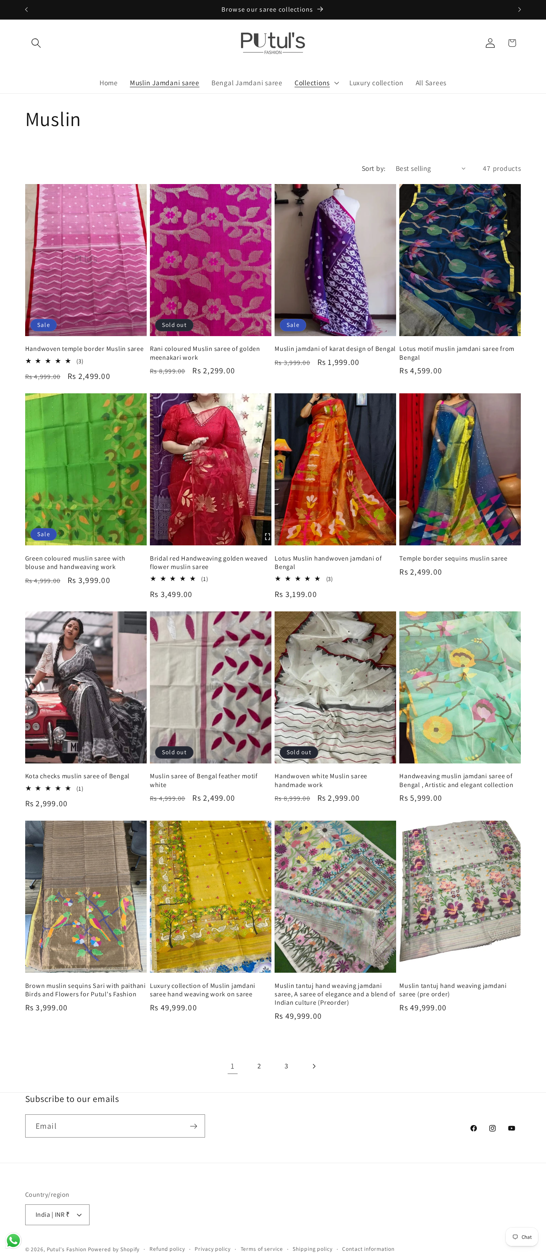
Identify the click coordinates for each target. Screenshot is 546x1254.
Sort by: (374, 168)
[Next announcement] (519, 9)
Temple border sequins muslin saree (453, 558)
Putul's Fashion (66, 1249)
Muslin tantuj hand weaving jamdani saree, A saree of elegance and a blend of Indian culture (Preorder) (335, 994)
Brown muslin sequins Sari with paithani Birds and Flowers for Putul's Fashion (85, 990)
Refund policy (167, 1249)
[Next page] (314, 1066)
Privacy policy (212, 1249)
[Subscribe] (194, 1126)
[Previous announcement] (26, 9)
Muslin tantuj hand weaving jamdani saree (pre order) (453, 990)
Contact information (368, 1249)
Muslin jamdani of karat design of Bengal (335, 349)
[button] (36, 43)
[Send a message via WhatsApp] (13, 1240)
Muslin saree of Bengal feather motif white (204, 780)
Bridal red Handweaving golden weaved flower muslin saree (209, 562)
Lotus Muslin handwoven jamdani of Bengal (328, 562)
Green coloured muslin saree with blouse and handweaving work (75, 562)
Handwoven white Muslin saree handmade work (321, 780)
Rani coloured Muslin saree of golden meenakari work (205, 353)
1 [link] (233, 1066)
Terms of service (262, 1249)
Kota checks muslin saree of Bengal (77, 776)
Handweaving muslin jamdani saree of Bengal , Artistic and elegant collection (456, 780)
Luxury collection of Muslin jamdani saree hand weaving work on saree (202, 990)
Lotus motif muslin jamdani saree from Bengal (456, 353)
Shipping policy (312, 1249)
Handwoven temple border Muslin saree (84, 349)
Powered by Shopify (114, 1249)
